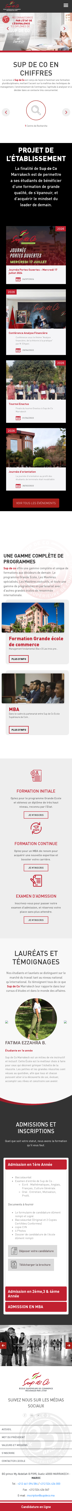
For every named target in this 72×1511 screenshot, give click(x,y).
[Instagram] (45, 1415)
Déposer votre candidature (36, 1251)
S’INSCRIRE (8, 1452)
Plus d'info (19, 658)
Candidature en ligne (36, 1507)
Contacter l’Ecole (13, 1460)
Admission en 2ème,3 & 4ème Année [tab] (33, 1293)
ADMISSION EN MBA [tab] (25, 1306)
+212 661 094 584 (27, 1483)
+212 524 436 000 (50, 1483)
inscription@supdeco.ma (41, 1495)
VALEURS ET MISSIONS (14, 1445)
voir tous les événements (36, 503)
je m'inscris (36, 814)
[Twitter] (38, 1415)
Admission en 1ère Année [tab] (30, 1164)
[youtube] (32, 1415)
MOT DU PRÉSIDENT (13, 1437)
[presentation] (7, 28)
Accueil (6, 1429)
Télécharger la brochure (35, 1264)
